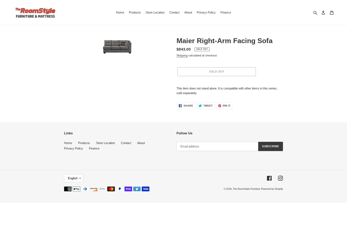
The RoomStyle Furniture (246, 189)
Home (68, 143)
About (141, 143)
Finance (94, 148)
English (73, 178)
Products (84, 143)
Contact (126, 143)
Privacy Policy (73, 148)
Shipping (182, 55)
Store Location (105, 143)
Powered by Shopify (272, 189)
